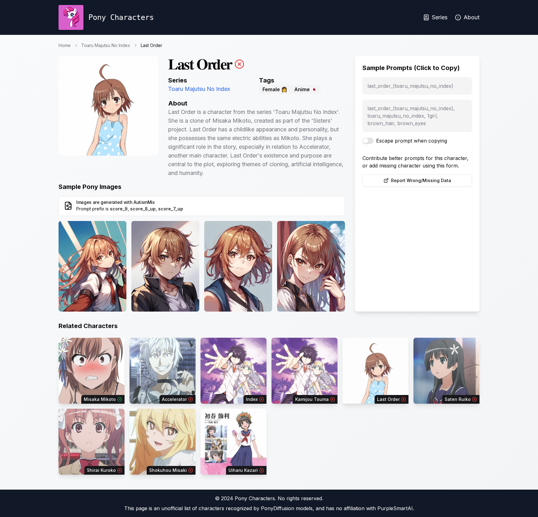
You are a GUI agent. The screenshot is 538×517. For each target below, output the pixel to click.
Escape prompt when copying (411, 141)
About (471, 17)
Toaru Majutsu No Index (105, 45)
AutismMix (144, 202)
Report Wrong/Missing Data (421, 180)
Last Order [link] (151, 45)
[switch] (368, 141)
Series (439, 17)
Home (65, 45)
